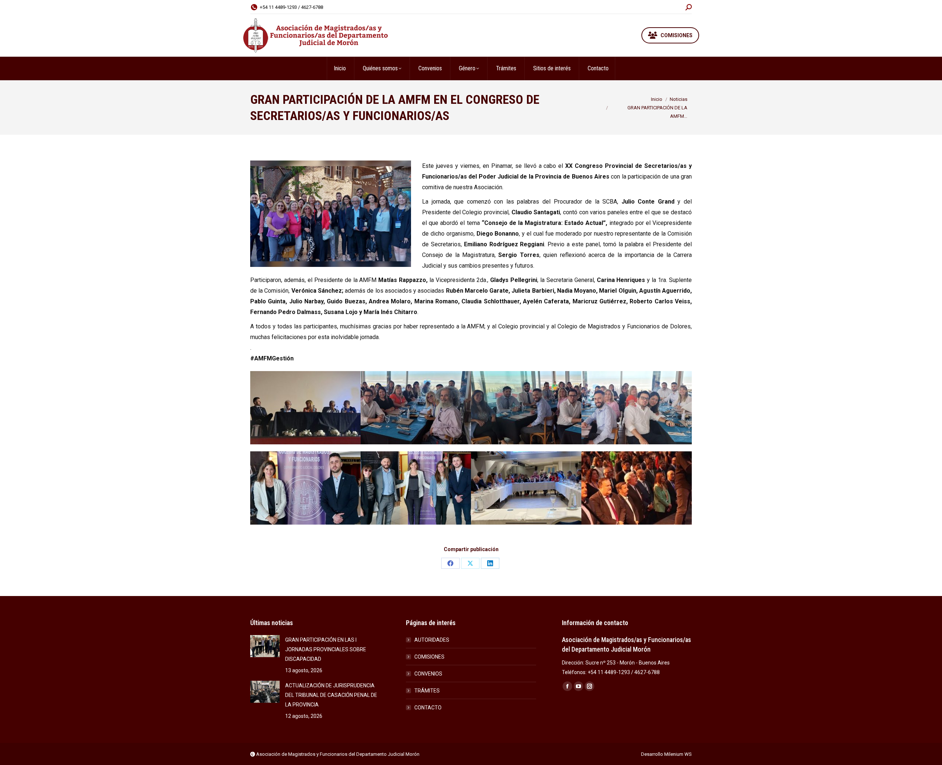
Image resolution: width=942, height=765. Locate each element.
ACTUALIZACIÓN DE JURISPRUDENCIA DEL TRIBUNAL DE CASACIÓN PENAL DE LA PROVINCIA (331, 695)
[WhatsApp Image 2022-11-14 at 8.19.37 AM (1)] (636, 488)
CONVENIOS (428, 674)
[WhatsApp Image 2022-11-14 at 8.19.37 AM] (526, 488)
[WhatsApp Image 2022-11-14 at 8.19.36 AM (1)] (526, 407)
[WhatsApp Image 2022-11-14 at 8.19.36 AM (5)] (305, 488)
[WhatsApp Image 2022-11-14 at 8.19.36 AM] (305, 407)
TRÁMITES (427, 691)
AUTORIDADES (431, 640)
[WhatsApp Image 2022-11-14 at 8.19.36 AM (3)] (636, 407)
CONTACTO (428, 708)
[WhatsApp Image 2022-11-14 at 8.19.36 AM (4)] (416, 488)
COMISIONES (429, 657)
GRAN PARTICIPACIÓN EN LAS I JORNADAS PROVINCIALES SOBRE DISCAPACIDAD (325, 649)
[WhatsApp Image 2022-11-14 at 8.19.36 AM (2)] (416, 407)
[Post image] (265, 646)
